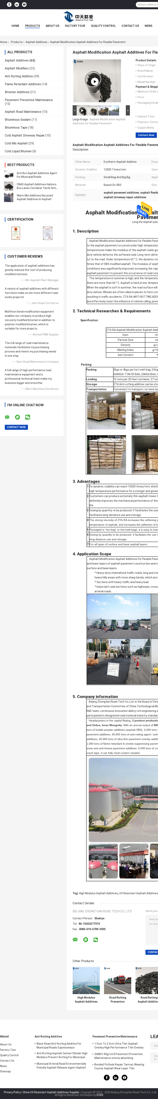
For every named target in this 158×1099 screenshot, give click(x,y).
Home (15, 25)
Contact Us (130, 25)
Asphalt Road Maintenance (23, 112)
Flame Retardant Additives (23, 84)
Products (32, 25)
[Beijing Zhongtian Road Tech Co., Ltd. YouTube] (24, 4)
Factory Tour (75, 25)
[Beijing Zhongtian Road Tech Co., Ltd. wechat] (30, 417)
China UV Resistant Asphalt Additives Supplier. (51, 1092)
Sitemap (5, 1071)
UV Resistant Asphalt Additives (138, 893)
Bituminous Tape (16, 127)
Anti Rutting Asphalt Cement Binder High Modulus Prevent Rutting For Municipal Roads (62, 1056)
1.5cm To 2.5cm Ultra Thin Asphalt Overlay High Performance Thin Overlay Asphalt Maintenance (119, 1046)
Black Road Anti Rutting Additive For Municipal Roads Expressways (59, 1045)
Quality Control (103, 25)
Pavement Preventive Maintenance (29, 100)
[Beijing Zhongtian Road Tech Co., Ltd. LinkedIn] (16, 4)
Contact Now (146, 135)
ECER (100, 1094)
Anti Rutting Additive (19, 76)
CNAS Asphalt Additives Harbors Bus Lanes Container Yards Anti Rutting (36, 188)
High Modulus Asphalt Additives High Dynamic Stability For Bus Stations (86, 999)
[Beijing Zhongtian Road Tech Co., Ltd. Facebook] (9, 4)
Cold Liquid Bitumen (18, 151)
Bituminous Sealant (18, 119)
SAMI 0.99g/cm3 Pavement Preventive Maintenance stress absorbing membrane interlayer (118, 1057)
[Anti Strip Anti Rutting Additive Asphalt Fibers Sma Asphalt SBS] (95, 81)
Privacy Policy (12, 1092)
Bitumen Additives (17, 92)
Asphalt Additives (36, 42)
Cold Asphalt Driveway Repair (25, 135)
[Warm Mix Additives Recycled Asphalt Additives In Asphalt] (8, 197)
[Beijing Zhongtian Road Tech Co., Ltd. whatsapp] (20, 417)
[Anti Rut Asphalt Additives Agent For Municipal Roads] (8, 175)
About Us (52, 25)
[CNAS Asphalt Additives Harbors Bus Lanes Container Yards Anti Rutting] (8, 186)
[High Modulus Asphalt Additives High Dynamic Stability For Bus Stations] (86, 980)
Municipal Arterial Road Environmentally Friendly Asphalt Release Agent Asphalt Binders (61, 1066)
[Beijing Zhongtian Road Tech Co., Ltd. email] (9, 417)
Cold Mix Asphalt (16, 143)
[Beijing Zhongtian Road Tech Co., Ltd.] (79, 17)
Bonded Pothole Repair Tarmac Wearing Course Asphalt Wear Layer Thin (119, 1066)
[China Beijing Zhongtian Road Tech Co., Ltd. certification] (16, 233)
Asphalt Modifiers (17, 68)
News (148, 25)
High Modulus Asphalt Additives (98, 893)
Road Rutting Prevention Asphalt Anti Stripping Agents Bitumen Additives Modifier (118, 999)
